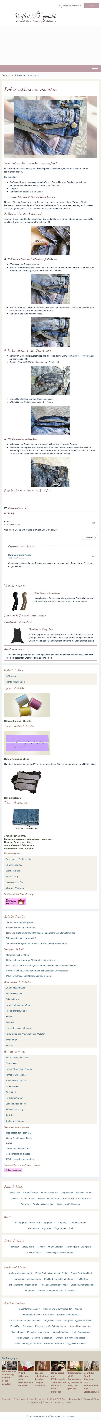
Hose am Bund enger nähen (18, 842)
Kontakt (69, 1402)
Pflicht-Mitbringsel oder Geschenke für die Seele (28, 975)
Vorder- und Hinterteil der (18, 1148)
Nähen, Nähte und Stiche (16, 758)
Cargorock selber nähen (17, 954)
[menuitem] (50, 988)
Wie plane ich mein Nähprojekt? (21, 938)
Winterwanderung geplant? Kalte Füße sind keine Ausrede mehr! (36, 943)
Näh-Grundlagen (12, 797)
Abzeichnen (64, 601)
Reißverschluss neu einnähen (19, 848)
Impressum (35, 1402)
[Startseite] (35, 16)
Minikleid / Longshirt (41, 629)
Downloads (74, 1399)
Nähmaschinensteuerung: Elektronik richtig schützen (30, 960)
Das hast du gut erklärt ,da (18, 1132)
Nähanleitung (40, 601)
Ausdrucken (81, 601)
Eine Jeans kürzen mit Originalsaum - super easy (28, 838)
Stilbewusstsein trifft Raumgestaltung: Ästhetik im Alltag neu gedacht (74, 1380)
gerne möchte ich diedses (18, 1153)
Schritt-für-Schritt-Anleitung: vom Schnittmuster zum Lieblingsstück (37, 970)
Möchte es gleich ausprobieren (20, 1159)
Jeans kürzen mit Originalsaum (19, 845)
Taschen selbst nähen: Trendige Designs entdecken (41, 1379)
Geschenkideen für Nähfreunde (21, 927)
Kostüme (51, 1399)
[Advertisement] (50, 45)
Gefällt (9, 1143)
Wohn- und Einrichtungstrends (20, 922)
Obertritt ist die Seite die (22, 546)
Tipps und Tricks (91, 1399)
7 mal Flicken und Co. (15, 835)
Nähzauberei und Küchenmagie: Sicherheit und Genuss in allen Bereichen (41, 965)
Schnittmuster (20, 1399)
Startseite (6, 75)
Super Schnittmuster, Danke (19, 1138)
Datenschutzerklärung (53, 1402)
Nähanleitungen (36, 1399)
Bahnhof (9, 513)
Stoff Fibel (62, 1399)
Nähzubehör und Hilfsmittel (17, 720)
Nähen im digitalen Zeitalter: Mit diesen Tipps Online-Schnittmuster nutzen (40, 932)
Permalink (50, 523)
